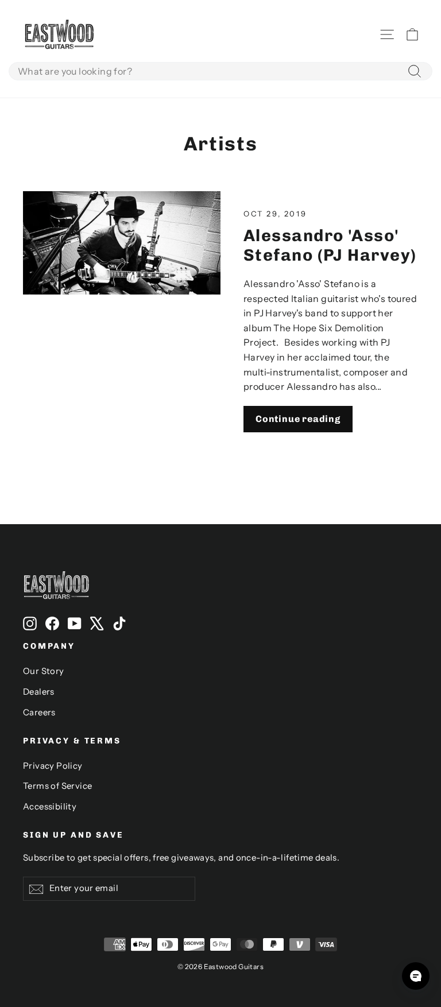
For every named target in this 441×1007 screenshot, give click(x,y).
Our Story (43, 671)
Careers (39, 712)
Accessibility (49, 806)
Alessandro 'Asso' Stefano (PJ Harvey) (329, 245)
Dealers (39, 692)
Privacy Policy (53, 766)
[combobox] (220, 71)
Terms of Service (57, 786)
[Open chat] (416, 976)
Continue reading (298, 418)
